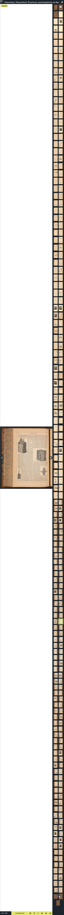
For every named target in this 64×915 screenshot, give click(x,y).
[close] (62, 2)
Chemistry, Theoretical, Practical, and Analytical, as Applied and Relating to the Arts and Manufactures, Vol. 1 (32, 2)
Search (5, 6)
